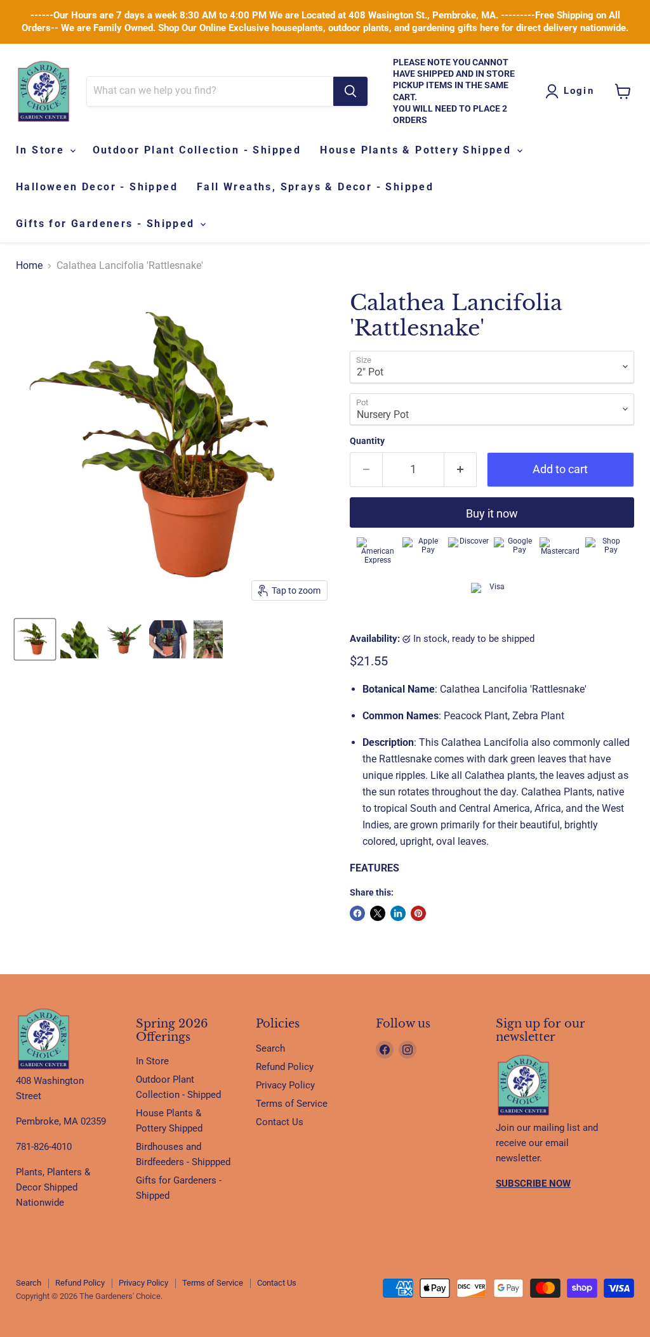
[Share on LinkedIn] (398, 913)
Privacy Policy (285, 1085)
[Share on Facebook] (357, 913)
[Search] (350, 91)
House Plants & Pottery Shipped (417, 150)
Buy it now (492, 513)
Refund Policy (285, 1067)
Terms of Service (292, 1103)
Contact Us (279, 1122)
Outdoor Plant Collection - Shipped (197, 150)
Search (270, 1048)
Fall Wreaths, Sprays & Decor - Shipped (315, 187)
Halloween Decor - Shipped (97, 187)
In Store (42, 150)
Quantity (367, 441)
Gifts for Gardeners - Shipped (107, 224)
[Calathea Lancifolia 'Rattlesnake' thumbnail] (35, 639)
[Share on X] (377, 913)
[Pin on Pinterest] (418, 913)
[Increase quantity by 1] (460, 469)
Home (29, 265)
